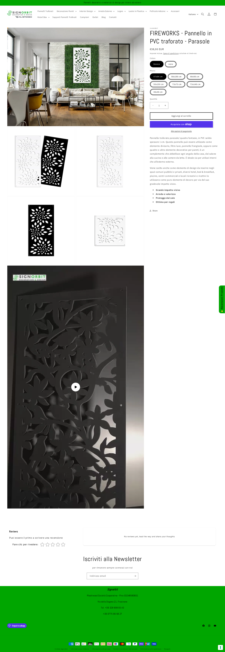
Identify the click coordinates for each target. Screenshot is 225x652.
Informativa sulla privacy (101, 649)
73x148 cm (195, 84)
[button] (66, 11)
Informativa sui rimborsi (80, 649)
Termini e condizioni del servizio (125, 649)
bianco (157, 64)
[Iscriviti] (135, 576)
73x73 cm (177, 84)
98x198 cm (176, 76)
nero (170, 64)
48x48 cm (158, 92)
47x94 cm (158, 76)
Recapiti (167, 649)
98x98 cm (194, 76)
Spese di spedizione (171, 53)
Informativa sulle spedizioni (150, 649)
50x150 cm (159, 84)
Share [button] (155, 210)
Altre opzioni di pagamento (181, 131)
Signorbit (64, 649)
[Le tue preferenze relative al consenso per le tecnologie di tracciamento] (220, 647)
